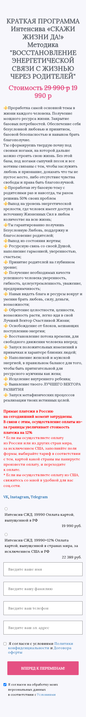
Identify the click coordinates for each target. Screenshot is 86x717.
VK (5, 496)
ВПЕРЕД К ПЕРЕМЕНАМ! (43, 668)
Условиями (46, 694)
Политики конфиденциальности (40, 645)
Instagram (19, 496)
